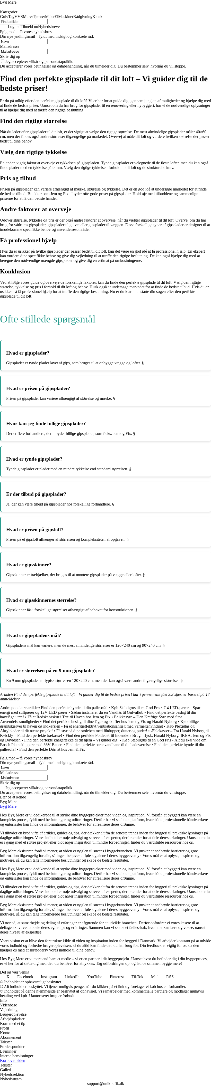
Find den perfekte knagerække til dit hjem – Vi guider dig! (71, 740)
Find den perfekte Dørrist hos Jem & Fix (52, 749)
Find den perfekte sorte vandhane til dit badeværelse (108, 744)
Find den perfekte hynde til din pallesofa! (74, 708)
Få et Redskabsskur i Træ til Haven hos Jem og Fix (69, 717)
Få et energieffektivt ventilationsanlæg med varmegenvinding (113, 726)
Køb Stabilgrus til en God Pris (135, 708)
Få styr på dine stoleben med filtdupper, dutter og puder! (101, 731)
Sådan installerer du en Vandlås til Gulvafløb (107, 712)
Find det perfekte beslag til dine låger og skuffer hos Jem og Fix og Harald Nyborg (110, 721)
